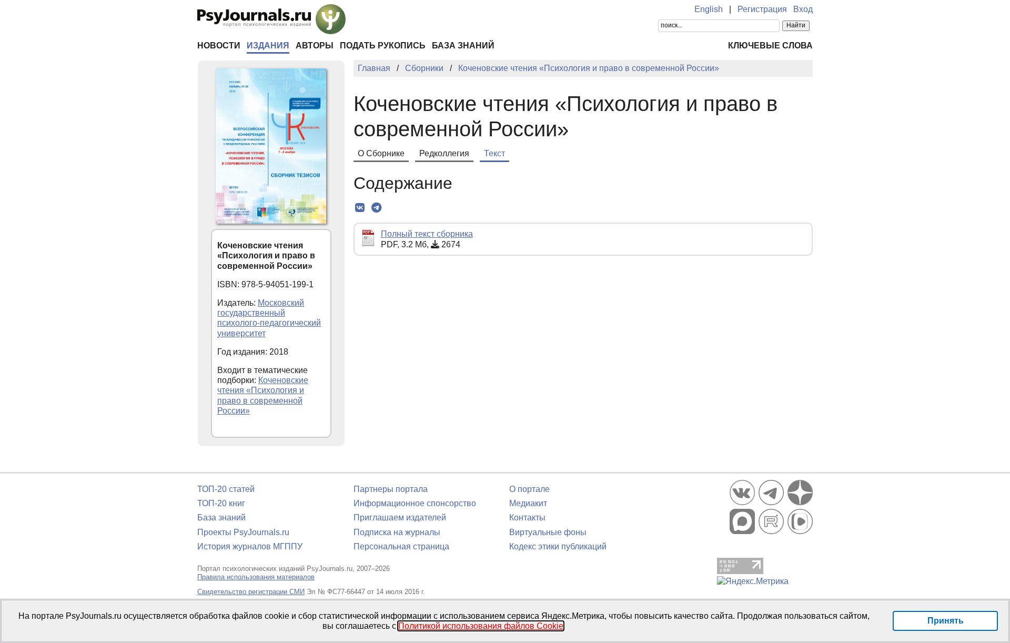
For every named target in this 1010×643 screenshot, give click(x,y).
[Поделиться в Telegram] (376, 208)
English (708, 9)
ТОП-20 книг (221, 503)
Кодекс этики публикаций (558, 546)
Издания (268, 45)
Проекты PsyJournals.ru (243, 532)
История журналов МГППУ (249, 546)
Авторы (315, 45)
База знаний (463, 45)
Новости (218, 45)
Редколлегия (444, 153)
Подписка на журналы (397, 532)
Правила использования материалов (256, 577)
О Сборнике (381, 153)
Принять (945, 620)
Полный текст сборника (427, 233)
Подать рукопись (383, 45)
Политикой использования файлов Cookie (480, 625)
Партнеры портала (391, 489)
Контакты (527, 517)
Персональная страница (401, 546)
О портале (529, 489)
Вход (803, 9)
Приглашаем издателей (400, 517)
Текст (494, 153)
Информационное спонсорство (415, 503)
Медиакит (528, 503)
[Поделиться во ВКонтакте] (360, 208)
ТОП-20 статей (226, 489)
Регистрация (762, 9)
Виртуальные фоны (548, 532)
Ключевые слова (770, 45)
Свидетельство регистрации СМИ (251, 592)
